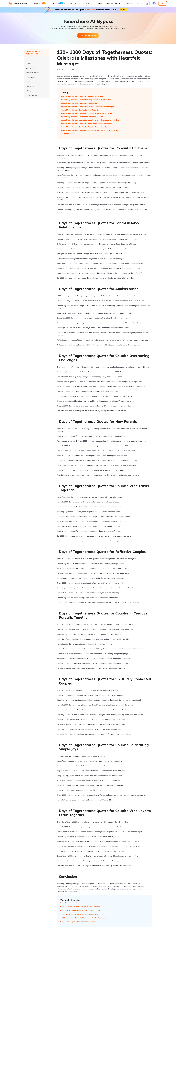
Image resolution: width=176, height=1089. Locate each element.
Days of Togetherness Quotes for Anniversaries (79, 103)
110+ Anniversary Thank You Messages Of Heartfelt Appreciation (84, 918)
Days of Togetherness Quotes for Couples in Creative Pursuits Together (89, 120)
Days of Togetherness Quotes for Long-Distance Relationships (86, 100)
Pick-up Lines (30, 86)
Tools (128, 3)
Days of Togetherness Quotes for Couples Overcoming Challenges (87, 106)
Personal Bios (30, 77)
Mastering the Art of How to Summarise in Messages (80, 914)
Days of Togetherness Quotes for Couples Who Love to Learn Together (89, 130)
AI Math (99, 3)
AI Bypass (37, 3)
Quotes (28, 63)
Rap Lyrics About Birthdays (71, 903)
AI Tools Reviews (32, 95)
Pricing (139, 3)
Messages (29, 59)
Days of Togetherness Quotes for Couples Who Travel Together (86, 113)
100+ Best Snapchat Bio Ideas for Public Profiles (78, 922)
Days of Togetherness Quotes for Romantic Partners (82, 96)
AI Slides (86, 3)
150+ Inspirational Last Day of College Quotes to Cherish (81, 907)
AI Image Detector (113, 3)
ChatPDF (73, 3)
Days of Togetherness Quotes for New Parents (79, 110)
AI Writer (56, 3)
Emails (28, 82)
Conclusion (64, 134)
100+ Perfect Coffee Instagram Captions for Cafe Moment (81, 910)
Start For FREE (86, 35)
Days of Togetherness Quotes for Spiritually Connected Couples (86, 123)
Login (162, 3)
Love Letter (30, 68)
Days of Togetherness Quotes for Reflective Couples (81, 117)
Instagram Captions (32, 73)
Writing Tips (30, 91)
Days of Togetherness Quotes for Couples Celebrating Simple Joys (87, 127)
